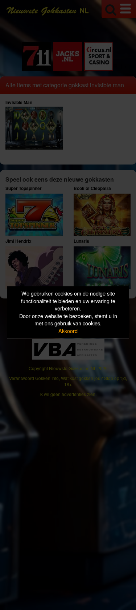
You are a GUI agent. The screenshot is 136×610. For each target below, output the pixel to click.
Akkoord (68, 330)
